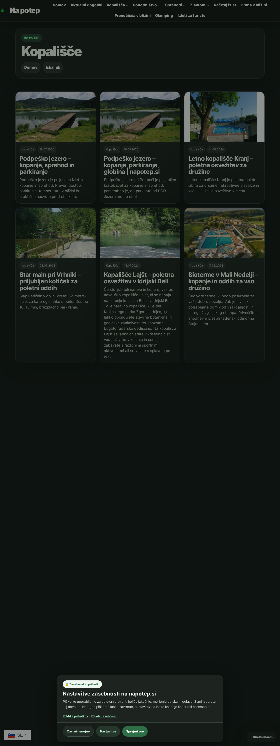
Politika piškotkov (75, 716)
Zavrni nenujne (78, 731)
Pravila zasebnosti (104, 716)
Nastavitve (108, 731)
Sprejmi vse (135, 731)
